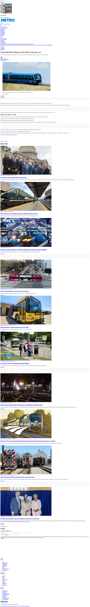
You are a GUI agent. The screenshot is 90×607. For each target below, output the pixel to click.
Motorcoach (2, 31)
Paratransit (2, 34)
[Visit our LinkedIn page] (1, 528)
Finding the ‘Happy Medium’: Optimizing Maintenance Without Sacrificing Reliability (23, 249)
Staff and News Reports (7, 474)
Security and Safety (3, 38)
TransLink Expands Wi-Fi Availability (11, 134)
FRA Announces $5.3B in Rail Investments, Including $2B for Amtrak (19, 213)
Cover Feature (4, 0)
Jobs (18, 44)
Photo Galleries (12, 44)
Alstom (14, 105)
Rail (1, 36)
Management (2, 29)
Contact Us (33, 45)
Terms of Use (7, 606)
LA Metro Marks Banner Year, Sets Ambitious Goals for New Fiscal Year (19, 518)
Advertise (11, 45)
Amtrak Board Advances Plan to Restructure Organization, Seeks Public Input (21, 405)
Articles (10, 0)
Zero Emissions (3, 42)
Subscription (2, 45)
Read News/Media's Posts (4, 59)
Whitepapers (24, 44)
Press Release (28, 45)
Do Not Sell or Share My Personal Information (22, 606)
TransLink (2, 103)
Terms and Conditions (43, 45)
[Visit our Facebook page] (0, 528)
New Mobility (2, 32)
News (8, 0)
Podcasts (16, 44)
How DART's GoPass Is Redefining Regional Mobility (14, 363)
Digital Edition (6, 17)
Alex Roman (8, 175)
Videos (9, 44)
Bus (3, 561)
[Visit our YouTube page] (4, 528)
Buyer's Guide (31, 44)
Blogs (7, 44)
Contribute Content (23, 45)
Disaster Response (5, 562)
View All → (2, 524)
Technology (2, 40)
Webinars (20, 44)
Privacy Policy (37, 45)
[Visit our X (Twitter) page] (3, 528)
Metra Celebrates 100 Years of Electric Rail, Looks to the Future (17, 477)
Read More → (2, 181)
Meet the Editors (7, 45)
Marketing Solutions (16, 45)
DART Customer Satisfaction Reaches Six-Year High (14, 327)
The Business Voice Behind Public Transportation (13, 177)
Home (1, 49)
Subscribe (2, 17)
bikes (24, 118)
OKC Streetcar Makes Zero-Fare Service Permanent (14, 291)
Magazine (2, 44)
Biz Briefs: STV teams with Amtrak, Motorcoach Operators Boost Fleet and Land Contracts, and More (28, 441)
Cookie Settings (49, 45)
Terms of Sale (12, 606)
